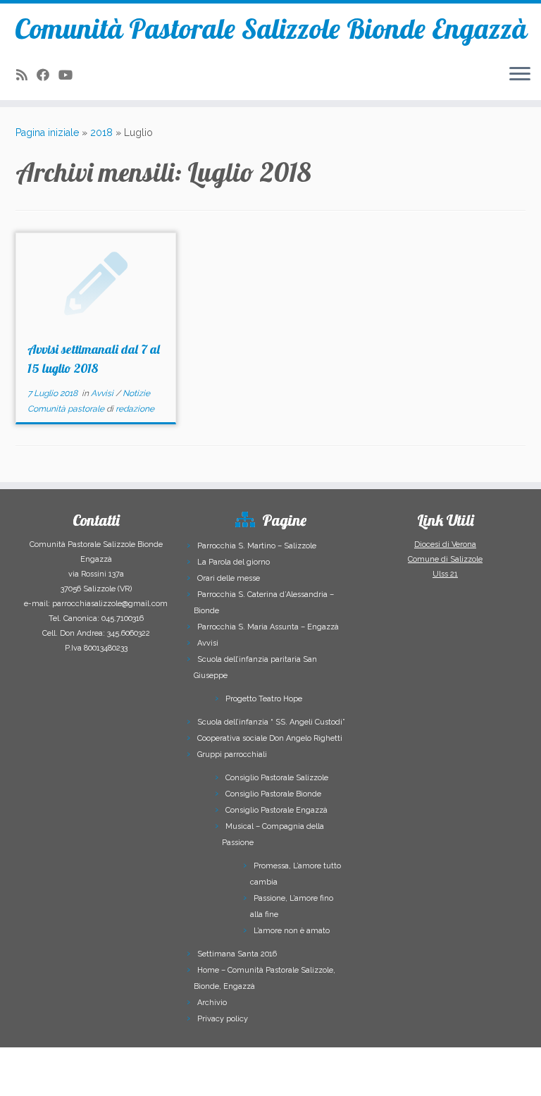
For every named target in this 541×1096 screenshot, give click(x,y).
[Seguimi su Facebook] (47, 75)
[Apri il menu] (519, 74)
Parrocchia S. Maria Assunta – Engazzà (268, 627)
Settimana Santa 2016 (237, 954)
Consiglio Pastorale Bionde (273, 794)
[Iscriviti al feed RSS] (26, 75)
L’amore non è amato (292, 930)
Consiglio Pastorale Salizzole (276, 777)
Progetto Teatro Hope (263, 698)
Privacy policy (222, 1018)
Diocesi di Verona (445, 544)
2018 (101, 132)
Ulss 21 (445, 574)
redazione (135, 409)
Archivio (212, 1002)
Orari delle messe (228, 578)
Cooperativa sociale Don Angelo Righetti (269, 738)
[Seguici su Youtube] (70, 75)
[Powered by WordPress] (207, 1076)
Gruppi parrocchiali (232, 754)
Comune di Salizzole (445, 559)
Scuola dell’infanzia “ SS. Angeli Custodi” (271, 722)
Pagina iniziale (47, 132)
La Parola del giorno (233, 562)
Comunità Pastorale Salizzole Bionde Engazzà (271, 28)
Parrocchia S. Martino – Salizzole (256, 545)
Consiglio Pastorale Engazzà (276, 810)
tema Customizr (306, 1078)
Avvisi (103, 393)
